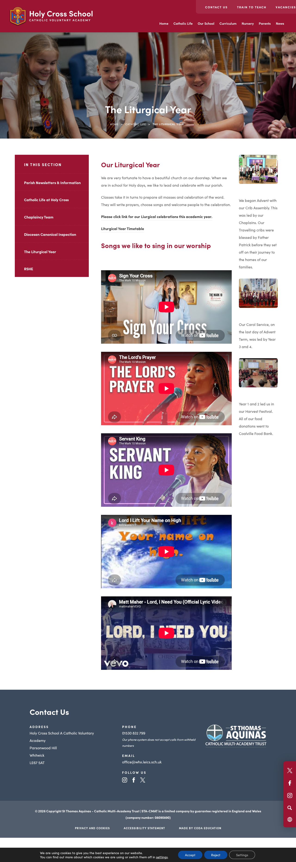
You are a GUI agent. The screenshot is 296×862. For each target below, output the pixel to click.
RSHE (28, 268)
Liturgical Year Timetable (122, 229)
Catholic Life (183, 23)
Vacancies (286, 7)
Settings (242, 855)
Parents (265, 23)
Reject (215, 855)
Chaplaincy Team (38, 216)
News (280, 23)
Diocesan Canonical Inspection (50, 234)
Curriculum (228, 23)
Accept (190, 855)
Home (163, 23)
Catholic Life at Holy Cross (46, 199)
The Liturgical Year (40, 251)
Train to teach (251, 7)
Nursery (248, 23)
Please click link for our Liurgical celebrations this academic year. (156, 217)
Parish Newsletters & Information (52, 182)
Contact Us (216, 7)
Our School (206, 23)
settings (162, 857)
